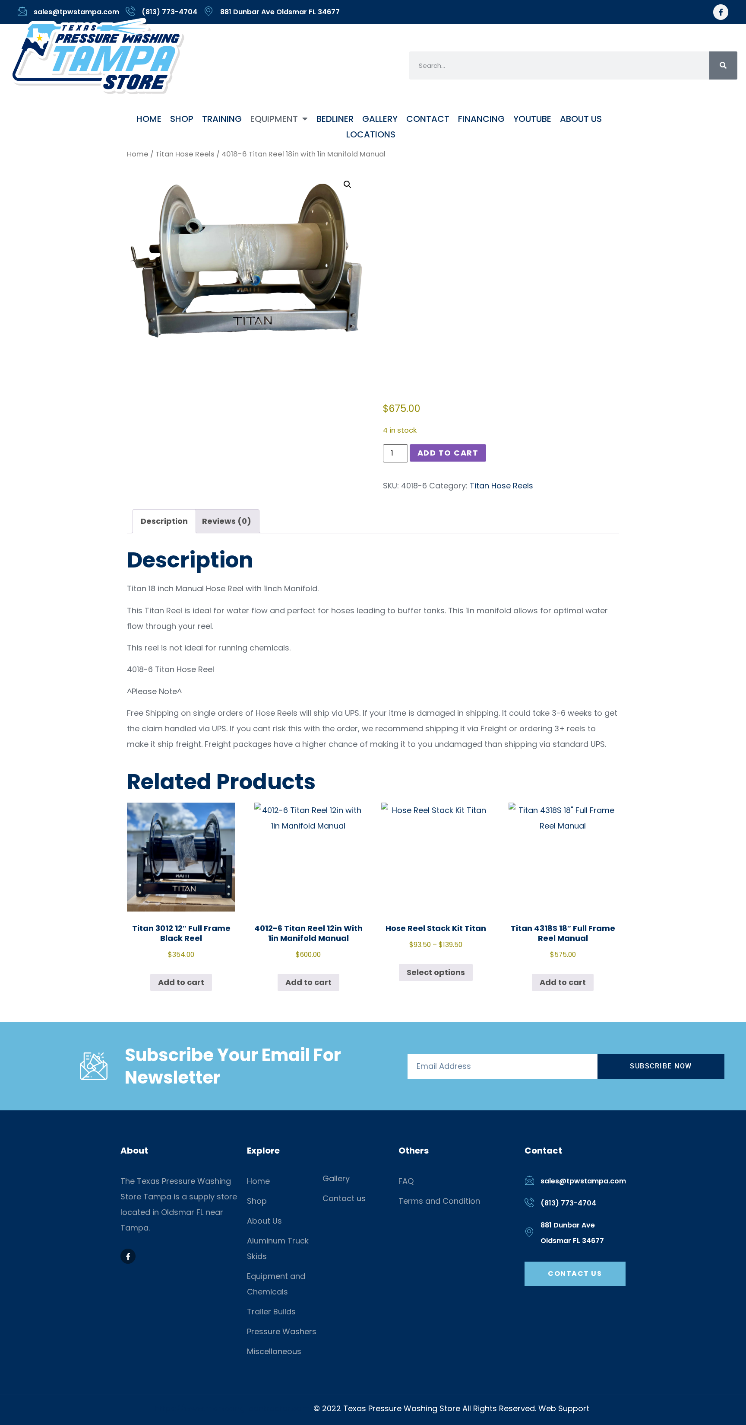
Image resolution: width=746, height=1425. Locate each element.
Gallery (380, 119)
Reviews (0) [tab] (226, 521)
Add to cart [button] (181, 982)
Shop (181, 119)
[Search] (723, 65)
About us (581, 119)
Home (148, 119)
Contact (427, 119)
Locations (370, 134)
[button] (347, 184)
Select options (436, 972)
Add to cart (448, 452)
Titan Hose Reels (185, 154)
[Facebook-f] (720, 11)
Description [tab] (164, 521)
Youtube (532, 119)
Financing (481, 119)
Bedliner (335, 119)
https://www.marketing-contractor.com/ (234, 1408)
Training (222, 119)
